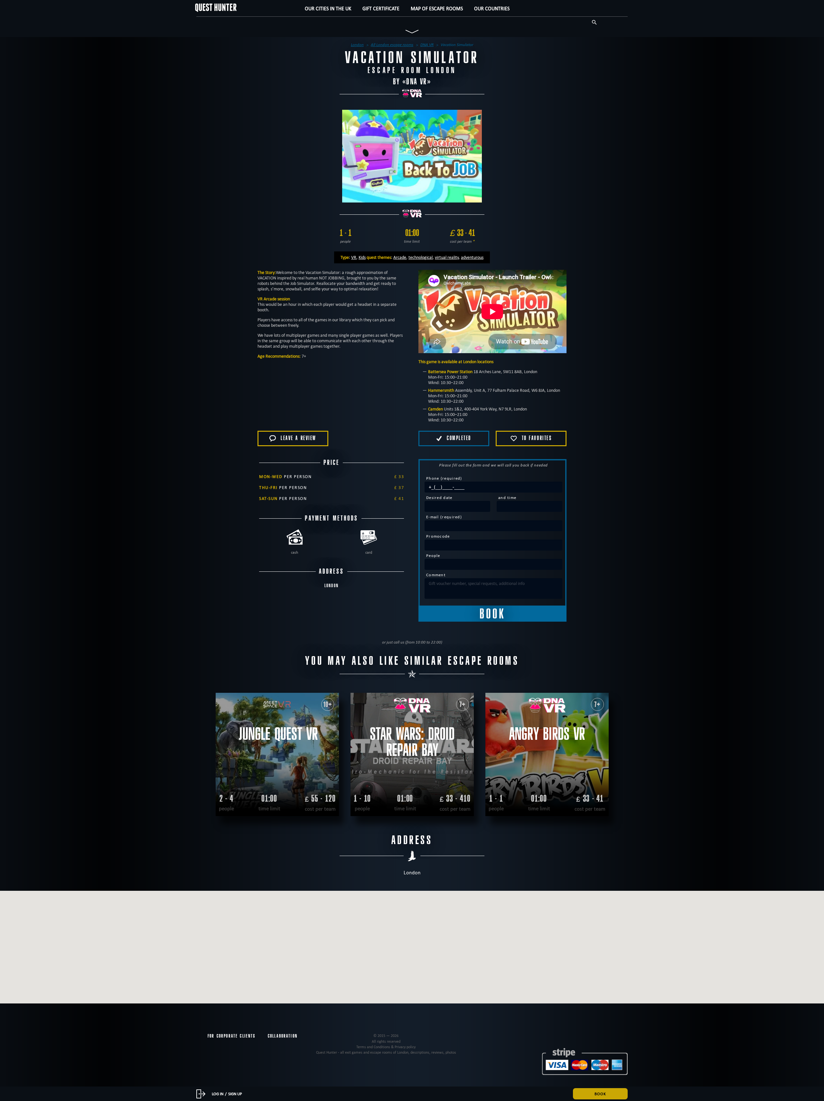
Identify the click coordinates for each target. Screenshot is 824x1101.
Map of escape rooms (437, 8)
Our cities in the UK (328, 8)
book (600, 1093)
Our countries (492, 8)
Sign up (235, 1093)
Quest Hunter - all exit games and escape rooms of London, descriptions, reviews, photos (386, 1052)
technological (420, 257)
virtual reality (447, 257)
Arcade (399, 257)
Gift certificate (380, 8)
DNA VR (416, 82)
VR (353, 257)
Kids (362, 257)
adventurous (472, 257)
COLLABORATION (282, 1036)
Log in (217, 1093)
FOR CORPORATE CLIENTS (232, 1036)
